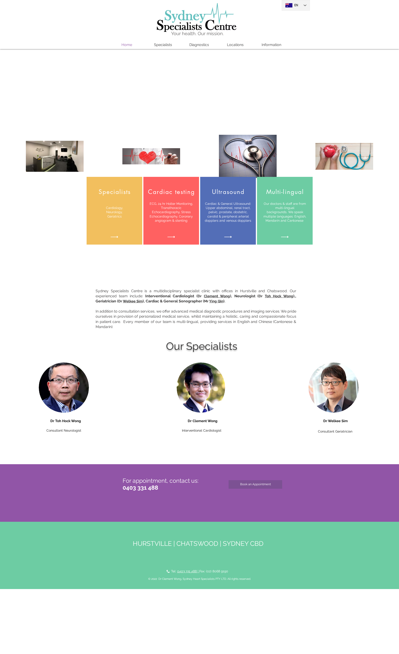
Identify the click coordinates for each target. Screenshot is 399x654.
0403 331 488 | (188, 571)
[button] (163, 45)
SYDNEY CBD (243, 543)
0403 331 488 (140, 487)
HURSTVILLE (152, 543)
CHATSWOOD (197, 543)
